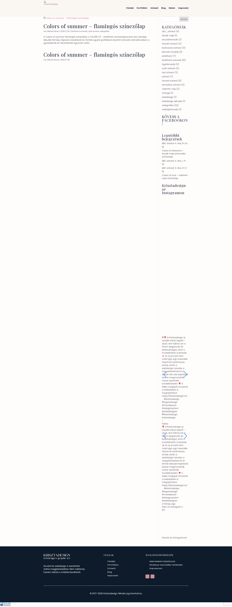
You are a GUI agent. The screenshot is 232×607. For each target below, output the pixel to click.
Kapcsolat (183, 8)
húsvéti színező (170, 43)
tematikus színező (171, 84)
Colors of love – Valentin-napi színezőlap (175, 177)
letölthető (167, 56)
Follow (165, 423)
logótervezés (168, 64)
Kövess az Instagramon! (174, 537)
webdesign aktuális (172, 101)
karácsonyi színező (171, 47)
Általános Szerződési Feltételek (166, 565)
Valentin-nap (169, 88)
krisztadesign (169, 417)
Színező (154, 8)
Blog (163, 8)
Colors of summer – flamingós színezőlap (94, 25)
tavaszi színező (170, 80)
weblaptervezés (170, 109)
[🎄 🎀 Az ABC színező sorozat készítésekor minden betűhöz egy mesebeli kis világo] (180, 273)
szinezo (165, 76)
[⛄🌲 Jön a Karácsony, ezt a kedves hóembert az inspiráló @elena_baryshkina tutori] (180, 293)
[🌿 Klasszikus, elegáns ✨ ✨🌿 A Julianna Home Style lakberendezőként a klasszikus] (180, 333)
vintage (166, 93)
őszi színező (168, 72)
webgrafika (104, 31)
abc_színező (168, 31)
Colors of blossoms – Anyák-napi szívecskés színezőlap (174, 153)
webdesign (167, 97)
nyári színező (93, 31)
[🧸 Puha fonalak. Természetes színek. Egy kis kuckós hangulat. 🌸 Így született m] (180, 233)
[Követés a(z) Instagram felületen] (152, 576)
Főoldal (130, 8)
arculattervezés (170, 39)
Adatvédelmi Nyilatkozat (162, 561)
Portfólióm (142, 8)
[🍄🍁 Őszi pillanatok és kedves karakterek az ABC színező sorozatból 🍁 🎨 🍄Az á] (180, 313)
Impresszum (155, 568)
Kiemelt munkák (170, 51)
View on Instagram (172, 506)
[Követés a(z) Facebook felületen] (147, 576)
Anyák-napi (168, 35)
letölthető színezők (79, 31)
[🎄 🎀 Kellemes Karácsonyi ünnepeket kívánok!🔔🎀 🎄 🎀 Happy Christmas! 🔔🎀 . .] (180, 253)
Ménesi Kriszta (53, 31)
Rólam (172, 8)
